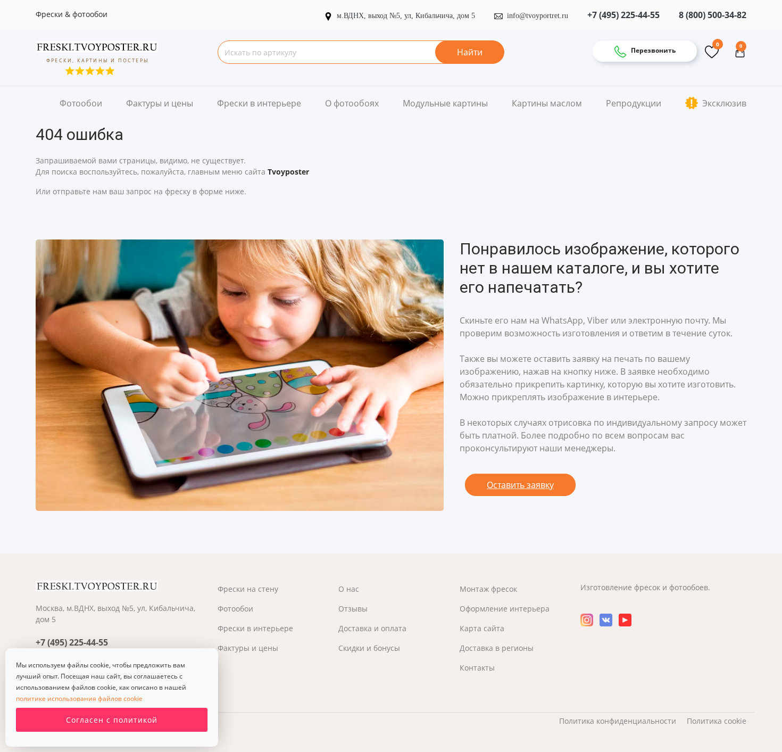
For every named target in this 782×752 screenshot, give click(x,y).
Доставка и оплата (372, 628)
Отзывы (353, 609)
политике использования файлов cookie (79, 698)
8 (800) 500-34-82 (712, 15)
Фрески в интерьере (259, 103)
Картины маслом (547, 103)
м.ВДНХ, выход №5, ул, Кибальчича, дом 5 (407, 16)
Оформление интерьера (505, 609)
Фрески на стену (248, 589)
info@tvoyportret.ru (537, 16)
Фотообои (81, 103)
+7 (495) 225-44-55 (623, 15)
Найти (469, 52)
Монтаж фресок (488, 589)
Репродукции (633, 103)
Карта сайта (482, 628)
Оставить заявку (520, 485)
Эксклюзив (723, 103)
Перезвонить (652, 50)
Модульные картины (445, 103)
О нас (348, 589)
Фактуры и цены (159, 103)
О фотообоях (352, 103)
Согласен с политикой (111, 720)
